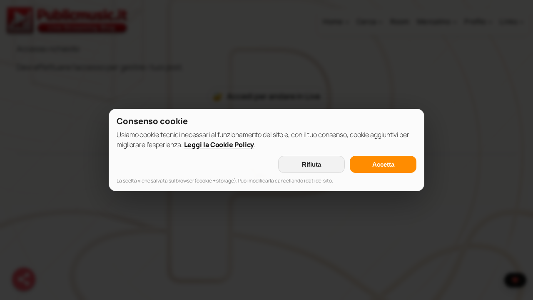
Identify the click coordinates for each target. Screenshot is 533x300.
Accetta (383, 164)
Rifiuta (311, 164)
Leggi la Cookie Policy (219, 144)
